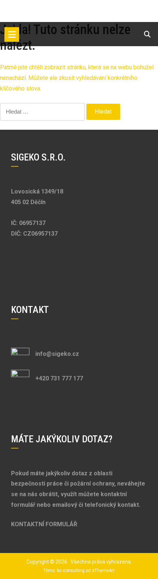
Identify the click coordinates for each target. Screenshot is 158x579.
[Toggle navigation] (11, 34)
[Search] (147, 34)
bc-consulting (71, 570)
